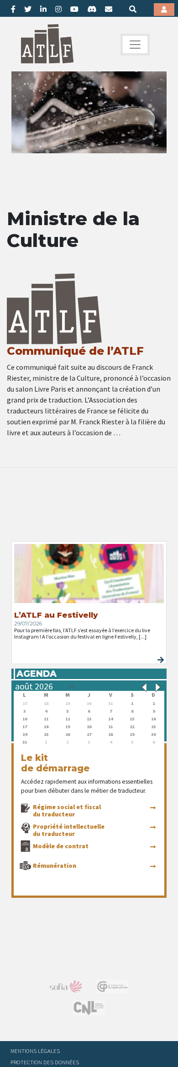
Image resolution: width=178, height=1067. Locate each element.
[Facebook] (13, 9)
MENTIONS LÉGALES (35, 1050)
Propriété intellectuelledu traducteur (69, 830)
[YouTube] (74, 9)
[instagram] (58, 9)
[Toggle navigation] (135, 44)
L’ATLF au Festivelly (56, 614)
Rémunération (54, 865)
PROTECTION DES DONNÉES (44, 1062)
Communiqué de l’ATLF (75, 350)
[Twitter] (27, 9)
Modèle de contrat (61, 846)
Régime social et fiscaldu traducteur (67, 810)
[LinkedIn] (43, 9)
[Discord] (91, 9)
